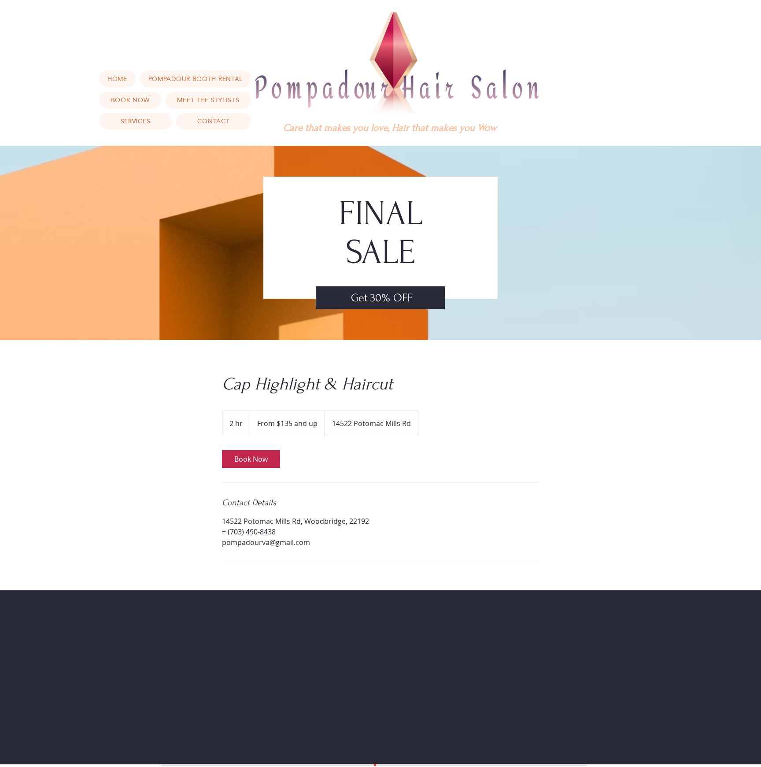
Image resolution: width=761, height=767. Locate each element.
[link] (251, 459)
